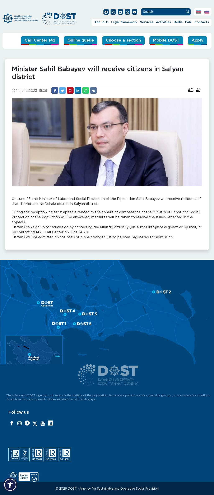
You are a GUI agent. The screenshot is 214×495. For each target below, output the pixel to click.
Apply (197, 40)
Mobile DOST (166, 40)
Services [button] (146, 22)
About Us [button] (101, 22)
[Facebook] (11, 423)
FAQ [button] (188, 22)
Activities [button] (163, 22)
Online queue (81, 40)
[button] (10, 485)
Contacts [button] (201, 22)
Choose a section (123, 40)
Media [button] (178, 22)
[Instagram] (19, 423)
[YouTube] (42, 423)
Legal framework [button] (124, 22)
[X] (35, 423)
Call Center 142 (40, 40)
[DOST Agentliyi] (50, 423)
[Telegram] (27, 423)
